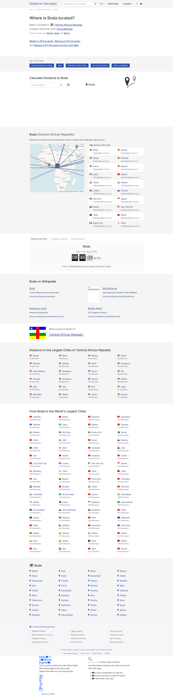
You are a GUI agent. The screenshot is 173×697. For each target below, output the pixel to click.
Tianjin (35, 440)
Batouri (93, 605)
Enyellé (35, 590)
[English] (141, 4)
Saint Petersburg (69, 510)
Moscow (124, 190)
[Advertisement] (116, 37)
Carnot (96, 166)
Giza (64, 548)
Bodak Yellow (95, 308)
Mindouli (94, 585)
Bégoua (124, 150)
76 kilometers (101, 153)
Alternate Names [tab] (78, 239)
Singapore (95, 502)
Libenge (64, 581)
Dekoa (64, 610)
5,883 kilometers (130, 193)
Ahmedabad (126, 494)
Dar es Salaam (39, 510)
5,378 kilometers (102, 193)
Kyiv (115, 638)
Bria (122, 371)
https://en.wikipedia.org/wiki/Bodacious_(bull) (46, 316)
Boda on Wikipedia (121, 65)
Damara (93, 581)
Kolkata (94, 533)
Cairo (123, 448)
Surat (35, 541)
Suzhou (94, 494)
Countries (127, 4)
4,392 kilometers (102, 185)
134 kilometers (129, 161)
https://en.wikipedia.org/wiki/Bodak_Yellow (104, 316)
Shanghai (36, 417)
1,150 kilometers (102, 177)
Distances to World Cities (77, 65)
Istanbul (124, 174)
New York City (127, 207)
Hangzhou (95, 455)
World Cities (113, 4)
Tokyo (123, 223)
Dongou (35, 610)
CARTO (81, 191)
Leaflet (60, 191)
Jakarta (124, 199)
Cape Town (125, 525)
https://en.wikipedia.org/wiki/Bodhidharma (118, 296)
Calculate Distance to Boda (42, 65)
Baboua (94, 379)
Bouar (93, 363)
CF (101, 4)
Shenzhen (95, 417)
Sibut (35, 387)
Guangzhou (125, 417)
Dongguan (95, 448)
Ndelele (123, 595)
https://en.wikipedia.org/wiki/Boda (42, 296)
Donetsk (38, 638)
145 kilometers (101, 169)
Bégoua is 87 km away (67, 41)
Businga (93, 615)
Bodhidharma (110, 288)
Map (60, 65)
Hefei (93, 518)
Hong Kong (96, 479)
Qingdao (65, 486)
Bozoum (124, 394)
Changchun (96, 525)
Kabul (93, 541)
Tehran (96, 182)
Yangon (65, 541)
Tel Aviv (116, 631)
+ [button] (81, 146)
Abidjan (36, 502)
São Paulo (97, 199)
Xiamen (124, 533)
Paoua (94, 371)
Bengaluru (37, 471)
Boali (56, 33)
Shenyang (125, 486)
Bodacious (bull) (38, 308)
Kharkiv (117, 635)
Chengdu (124, 424)
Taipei (95, 215)
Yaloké (94, 394)
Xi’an (35, 455)
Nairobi (124, 541)
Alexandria (95, 510)
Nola (64, 387)
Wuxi (35, 548)
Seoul (64, 448)
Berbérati (124, 158)
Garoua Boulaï (67, 615)
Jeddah (36, 533)
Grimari (93, 610)
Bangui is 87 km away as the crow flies (56, 45)
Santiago (65, 525)
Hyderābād (37, 494)
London (96, 190)
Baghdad (36, 486)
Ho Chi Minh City (40, 463)
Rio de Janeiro (68, 494)
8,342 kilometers (130, 210)
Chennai (65, 533)
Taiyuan (124, 548)
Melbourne (125, 518)
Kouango (36, 379)
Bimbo (67, 33)
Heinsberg (39, 642)
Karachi (124, 432)
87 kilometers (129, 153)
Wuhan (94, 440)
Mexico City (98, 223)
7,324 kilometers (102, 210)
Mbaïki (50, 33)
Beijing (123, 215)
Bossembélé (95, 576)
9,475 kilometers (102, 226)
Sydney (36, 518)
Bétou (122, 585)
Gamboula (124, 590)
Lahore (65, 502)
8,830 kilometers (130, 218)
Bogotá (96, 207)
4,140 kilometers (130, 177)
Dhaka (35, 448)
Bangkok (66, 518)
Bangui (96, 158)
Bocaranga (66, 379)
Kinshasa (36, 424)
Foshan (124, 455)
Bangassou (66, 371)
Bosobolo (65, 595)
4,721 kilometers (130, 185)
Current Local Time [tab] (39, 239)
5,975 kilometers (102, 201)
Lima (35, 479)
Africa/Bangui (64, 28)
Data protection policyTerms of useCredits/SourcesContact (86, 653)
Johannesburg (127, 502)
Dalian (35, 525)
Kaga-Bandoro (39, 371)
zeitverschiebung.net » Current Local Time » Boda (90, 266)
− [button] (81, 149)
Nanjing (65, 455)
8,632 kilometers (102, 218)
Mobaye (123, 615)
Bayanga (94, 590)
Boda (32, 288)
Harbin (123, 510)
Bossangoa (125, 363)
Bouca (122, 605)
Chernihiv (78, 638)
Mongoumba (37, 581)
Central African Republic (68, 24)
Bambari (124, 166)
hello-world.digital (48, 694)
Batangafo (37, 394)
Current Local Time (100, 65)
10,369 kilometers (130, 226)
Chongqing (125, 479)
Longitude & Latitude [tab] (59, 239)
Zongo (64, 576)
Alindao (124, 379)
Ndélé (123, 387)
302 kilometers (129, 169)
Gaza (42, 635)
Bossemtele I (66, 590)
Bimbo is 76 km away (41, 41)
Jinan (93, 548)
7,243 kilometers (130, 201)
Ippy (93, 387)
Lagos (95, 174)
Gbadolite (36, 615)
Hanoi (93, 471)
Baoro (34, 595)
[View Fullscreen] (81, 154)
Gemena (93, 600)
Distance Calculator (43, 3)
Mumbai (124, 182)
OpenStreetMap (68, 191)
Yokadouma (37, 600)
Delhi (64, 440)
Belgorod (38, 631)
